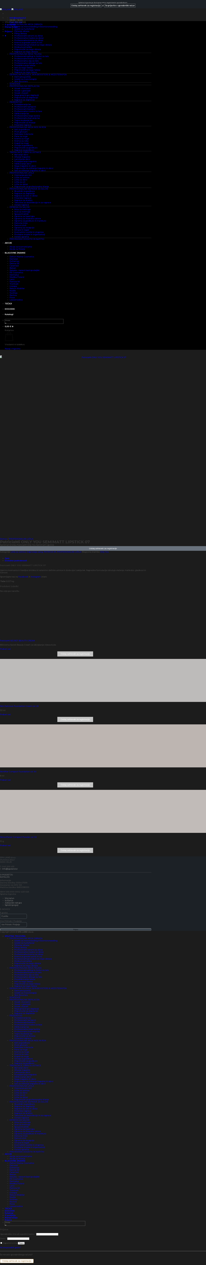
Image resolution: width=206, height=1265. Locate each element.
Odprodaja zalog (35, 552)
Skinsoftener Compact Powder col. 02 (18, 837)
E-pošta (4, 913)
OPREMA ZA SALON (19, 207)
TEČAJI (8, 304)
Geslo (3, 1238)
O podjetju (10, 1215)
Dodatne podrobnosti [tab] (16, 561)
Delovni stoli (20, 225)
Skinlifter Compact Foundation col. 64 (18, 771)
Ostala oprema (21, 237)
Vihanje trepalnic (22, 157)
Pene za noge (21, 136)
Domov (3, 539)
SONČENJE (15, 84)
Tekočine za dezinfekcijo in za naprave (32, 202)
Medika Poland (17, 277)
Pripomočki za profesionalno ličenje (31, 186)
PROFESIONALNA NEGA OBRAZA (26, 24)
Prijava (75, 929)
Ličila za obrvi (20, 180)
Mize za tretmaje (22, 209)
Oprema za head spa (24, 216)
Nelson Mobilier (17, 288)
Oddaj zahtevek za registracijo (86, 5)
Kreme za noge (21, 139)
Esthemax (14, 261)
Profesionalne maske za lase (28, 111)
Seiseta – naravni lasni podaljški (25, 270)
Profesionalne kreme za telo (28, 58)
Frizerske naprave (22, 125)
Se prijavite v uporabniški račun (120, 5)
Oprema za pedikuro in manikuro (30, 221)
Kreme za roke (21, 141)
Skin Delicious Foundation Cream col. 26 (19, 706)
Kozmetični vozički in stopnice (29, 232)
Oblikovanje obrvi (22, 164)
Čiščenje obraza (21, 31)
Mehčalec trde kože (23, 134)
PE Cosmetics (16, 272)
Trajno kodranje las (23, 120)
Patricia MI (15, 282)
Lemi (12, 279)
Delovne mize (21, 223)
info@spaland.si (10, 869)
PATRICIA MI (50, 552)
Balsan (13, 268)
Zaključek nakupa (13, 903)
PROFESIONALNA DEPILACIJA (25, 86)
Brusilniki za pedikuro (24, 191)
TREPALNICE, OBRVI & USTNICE (25, 152)
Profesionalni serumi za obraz (28, 36)
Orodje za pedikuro (23, 145)
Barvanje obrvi (21, 155)
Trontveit (14, 284)
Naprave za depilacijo (24, 100)
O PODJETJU (6, 875)
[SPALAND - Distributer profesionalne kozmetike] (11, 9)
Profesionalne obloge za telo (28, 63)
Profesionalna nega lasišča (27, 116)
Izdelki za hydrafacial (24, 29)
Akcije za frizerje (17, 249)
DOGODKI (10, 309)
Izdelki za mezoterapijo (25, 79)
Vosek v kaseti (21, 93)
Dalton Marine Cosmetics (22, 257)
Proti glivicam (21, 132)
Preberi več (5, 649)
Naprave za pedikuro (24, 150)
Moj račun (9, 898)
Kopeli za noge (21, 143)
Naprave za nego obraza (26, 52)
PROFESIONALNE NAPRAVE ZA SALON (29, 189)
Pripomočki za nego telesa (27, 70)
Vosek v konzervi (22, 88)
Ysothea (13, 293)
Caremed (14, 266)
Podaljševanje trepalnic (25, 161)
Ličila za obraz (21, 184)
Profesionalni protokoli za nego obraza (33, 45)
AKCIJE (8, 243)
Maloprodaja (11, 27)
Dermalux (14, 275)
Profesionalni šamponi (25, 107)
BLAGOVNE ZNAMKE (15, 253)
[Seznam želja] (1, 355)
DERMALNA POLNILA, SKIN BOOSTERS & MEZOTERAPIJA (38, 74)
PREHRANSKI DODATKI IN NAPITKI (27, 239)
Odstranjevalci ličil (23, 175)
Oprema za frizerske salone (27, 218)
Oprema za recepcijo (24, 228)
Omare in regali (21, 230)
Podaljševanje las (22, 104)
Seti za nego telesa (23, 68)
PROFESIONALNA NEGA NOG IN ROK (28, 127)
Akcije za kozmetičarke (21, 247)
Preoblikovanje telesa (24, 65)
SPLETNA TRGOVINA (15, 936)
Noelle (13, 291)
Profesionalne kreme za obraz (28, 40)
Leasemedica (16, 300)
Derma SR (14, 263)
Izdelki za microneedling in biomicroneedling (35, 27)
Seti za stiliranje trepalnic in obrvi (30, 170)
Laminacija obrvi (22, 159)
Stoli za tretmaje (22, 212)
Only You (104, 552)
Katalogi (9, 314)
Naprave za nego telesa (25, 72)
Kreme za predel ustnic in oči (28, 42)
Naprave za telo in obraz (26, 196)
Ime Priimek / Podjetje (11, 921)
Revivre (13, 295)
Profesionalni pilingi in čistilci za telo (31, 56)
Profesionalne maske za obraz (29, 38)
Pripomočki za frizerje (24, 123)
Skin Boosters (21, 81)
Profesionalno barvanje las (27, 118)
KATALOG (5, 877)
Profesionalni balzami (24, 109)
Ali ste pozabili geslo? (10, 1247)
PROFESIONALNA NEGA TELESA (26, 54)
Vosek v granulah (22, 91)
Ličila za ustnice (21, 177)
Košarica (9, 900)
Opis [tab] (7, 558)
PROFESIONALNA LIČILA (22, 173)
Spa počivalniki (21, 214)
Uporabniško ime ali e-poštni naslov (18, 1234)
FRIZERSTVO (16, 102)
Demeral (14, 259)
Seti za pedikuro (22, 129)
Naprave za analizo (23, 200)
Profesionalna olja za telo (26, 61)
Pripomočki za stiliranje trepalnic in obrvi (33, 168)
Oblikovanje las (21, 113)
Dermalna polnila (22, 77)
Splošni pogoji (11, 905)
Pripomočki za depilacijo (26, 97)
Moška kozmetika (23, 47)
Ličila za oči (19, 182)
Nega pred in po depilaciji (26, 95)
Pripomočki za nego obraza (27, 49)
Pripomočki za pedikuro (26, 148)
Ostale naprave (21, 205)
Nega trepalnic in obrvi (25, 166)
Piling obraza (20, 33)
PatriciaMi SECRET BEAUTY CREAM (17, 641)
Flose (12, 297)
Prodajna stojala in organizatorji (29, 234)
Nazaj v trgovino (13, 349)
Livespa (13, 286)
